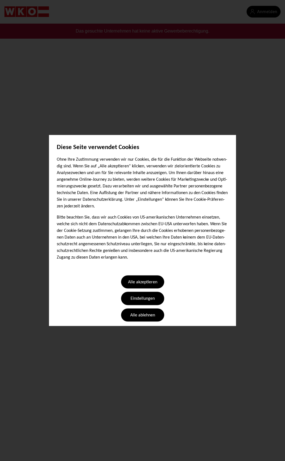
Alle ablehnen (142, 315)
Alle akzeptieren (142, 282)
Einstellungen (143, 299)
